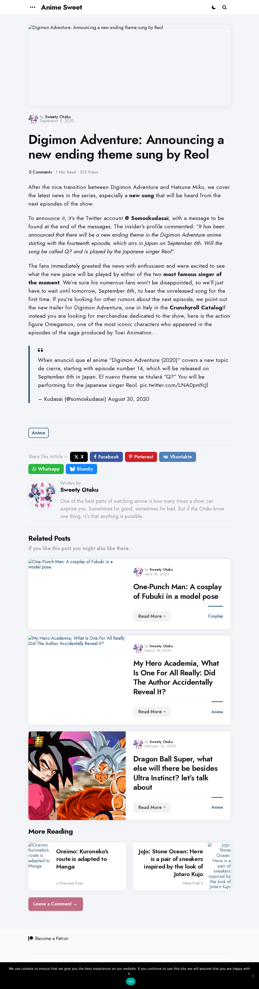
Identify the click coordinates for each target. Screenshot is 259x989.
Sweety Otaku (58, 117)
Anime (38, 433)
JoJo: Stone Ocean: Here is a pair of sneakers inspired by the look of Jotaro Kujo (171, 863)
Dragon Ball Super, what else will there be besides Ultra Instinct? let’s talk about (175, 773)
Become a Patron (51, 938)
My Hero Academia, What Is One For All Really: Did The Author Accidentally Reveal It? (176, 677)
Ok (130, 981)
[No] (252, 975)
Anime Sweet (61, 7)
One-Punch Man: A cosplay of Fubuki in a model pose (177, 591)
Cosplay (215, 616)
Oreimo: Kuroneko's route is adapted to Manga (82, 859)
